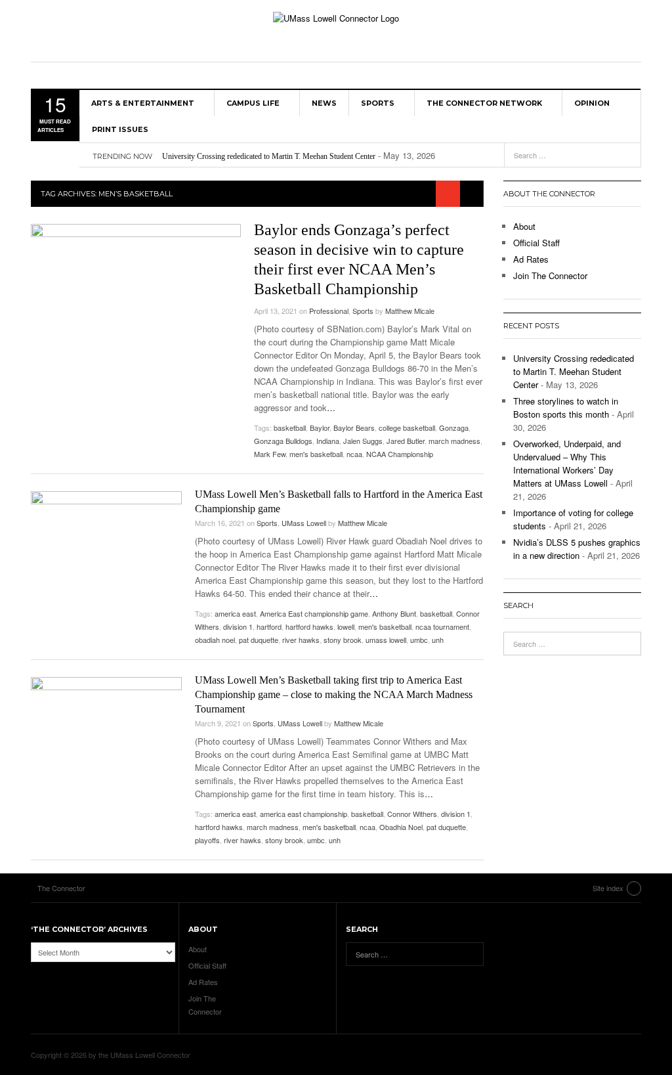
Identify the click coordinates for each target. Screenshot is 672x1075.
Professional (328, 310)
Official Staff (536, 242)
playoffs (207, 840)
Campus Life (253, 103)
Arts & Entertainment (142, 103)
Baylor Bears (354, 427)
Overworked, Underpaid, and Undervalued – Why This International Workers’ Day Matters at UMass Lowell (567, 463)
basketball (290, 427)
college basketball (407, 427)
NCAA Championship (399, 454)
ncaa (354, 454)
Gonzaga (454, 427)
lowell (345, 626)
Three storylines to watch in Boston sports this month (565, 407)
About (524, 226)
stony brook (343, 639)
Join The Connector (550, 275)
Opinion (592, 103)
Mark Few (269, 454)
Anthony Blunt (394, 613)
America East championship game (314, 613)
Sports (377, 103)
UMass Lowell (304, 522)
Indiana (327, 440)
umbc (419, 639)
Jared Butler (406, 440)
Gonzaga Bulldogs (283, 440)
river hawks (301, 639)
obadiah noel (215, 639)
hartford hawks (309, 626)
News (324, 103)
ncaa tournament (442, 626)
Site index (608, 888)
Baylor (319, 427)
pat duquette (258, 639)
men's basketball (316, 454)
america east (235, 613)
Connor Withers (412, 813)
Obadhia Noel (401, 827)
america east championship (303, 813)
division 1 (238, 626)
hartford (269, 626)
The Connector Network (484, 103)
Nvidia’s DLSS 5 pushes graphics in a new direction (576, 548)
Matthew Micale (409, 310)
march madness (454, 440)
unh (438, 639)
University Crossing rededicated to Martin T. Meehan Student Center (268, 156)
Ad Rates (531, 259)
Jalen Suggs (363, 440)
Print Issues (120, 129)
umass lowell (386, 639)
